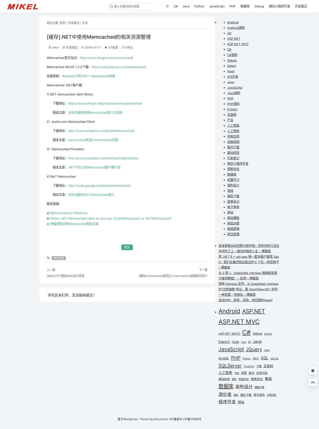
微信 (234, 379)
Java (186, 6)
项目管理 (233, 234)
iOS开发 (232, 76)
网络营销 (233, 229)
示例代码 (271, 395)
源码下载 (233, 196)
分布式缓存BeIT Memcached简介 (91, 194)
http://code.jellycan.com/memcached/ (119, 67)
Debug (259, 6)
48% (313, 382)
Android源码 (236, 28)
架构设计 (233, 185)
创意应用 (233, 136)
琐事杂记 (233, 201)
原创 (251, 373)
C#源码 (232, 55)
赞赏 (127, 247)
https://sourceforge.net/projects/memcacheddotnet (105, 103)
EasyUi (224, 341)
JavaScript (217, 6)
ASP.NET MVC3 (229, 333)
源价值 (225, 394)
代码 (236, 373)
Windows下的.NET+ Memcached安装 (88, 76)
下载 (258, 366)
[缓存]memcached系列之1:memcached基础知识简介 (173, 276)
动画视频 (233, 142)
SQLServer (230, 365)
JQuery (254, 349)
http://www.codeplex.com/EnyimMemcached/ (101, 131)
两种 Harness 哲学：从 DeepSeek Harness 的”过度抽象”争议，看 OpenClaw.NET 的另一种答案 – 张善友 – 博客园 (248, 289)
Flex (243, 342)
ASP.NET (233, 38)
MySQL (224, 358)
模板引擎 (259, 387)
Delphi (231, 66)
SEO (256, 358)
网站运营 (233, 223)
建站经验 (233, 153)
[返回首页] (24, 6)
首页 (62, 23)
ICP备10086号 (192, 419)
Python (199, 6)
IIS (249, 342)
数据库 (245, 6)
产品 (230, 120)
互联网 (231, 114)
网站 (230, 212)
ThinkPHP (248, 366)
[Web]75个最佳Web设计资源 (65, 276)
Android (233, 22)
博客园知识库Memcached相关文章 (74, 224)
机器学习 (233, 180)
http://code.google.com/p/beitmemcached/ (99, 185)
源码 (235, 395)
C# (176, 6)
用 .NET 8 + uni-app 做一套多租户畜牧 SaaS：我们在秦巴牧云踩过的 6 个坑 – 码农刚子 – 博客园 (249, 262)
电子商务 (233, 207)
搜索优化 (233, 169)
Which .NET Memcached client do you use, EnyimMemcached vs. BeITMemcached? (111, 218)
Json (267, 350)
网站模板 (233, 218)
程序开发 (227, 401)
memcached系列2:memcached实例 (93, 140)
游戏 (230, 191)
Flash (231, 71)
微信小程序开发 (279, 6)
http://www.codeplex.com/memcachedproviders (103, 158)
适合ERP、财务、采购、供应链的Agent (246, 300)
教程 (268, 379)
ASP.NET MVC (237, 44)
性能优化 (243, 379)
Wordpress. (131, 419)
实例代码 (262, 373)
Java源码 (233, 93)
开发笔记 (301, 6)
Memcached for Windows (68, 213)
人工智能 (233, 125)
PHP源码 (233, 104)
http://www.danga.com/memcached (106, 58)
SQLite (274, 358)
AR (229, 33)
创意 (244, 373)
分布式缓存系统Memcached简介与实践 (95, 112)
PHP (232, 6)
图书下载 (233, 147)
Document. (161, 419)
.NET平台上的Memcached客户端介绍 (94, 167)
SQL (264, 358)
